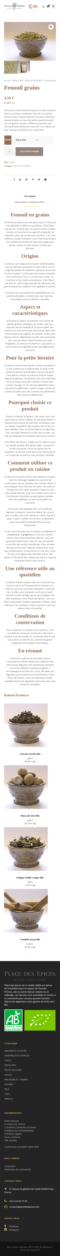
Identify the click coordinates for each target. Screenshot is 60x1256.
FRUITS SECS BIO (13, 1070)
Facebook (13, 1226)
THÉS (7, 1094)
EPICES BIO (17, 81)
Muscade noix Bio (30, 815)
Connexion (9, 1166)
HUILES (8, 1075)
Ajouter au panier (29, 152)
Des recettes (10, 1140)
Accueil (7, 81)
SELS (6, 1089)
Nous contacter (12, 1137)
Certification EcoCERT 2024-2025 (21, 1147)
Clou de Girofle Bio (30, 754)
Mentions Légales (13, 1134)
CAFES (7, 1060)
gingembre (28, 535)
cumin (36, 531)
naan (41, 388)
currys (42, 480)
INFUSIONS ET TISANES (16, 1080)
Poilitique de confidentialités (18, 1131)
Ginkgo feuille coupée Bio (30, 877)
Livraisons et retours (14, 1124)
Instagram (14, 1230)
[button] (51, 27)
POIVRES (8, 1084)
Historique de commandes (17, 1169)
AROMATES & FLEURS (15, 1051)
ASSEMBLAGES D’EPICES (16, 1056)
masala (31, 480)
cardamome (13, 535)
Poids (8, 140)
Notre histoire (11, 1121)
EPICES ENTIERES (33, 81)
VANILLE (8, 1099)
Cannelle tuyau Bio (30, 939)
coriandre (48, 531)
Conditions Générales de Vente (20, 1127)
